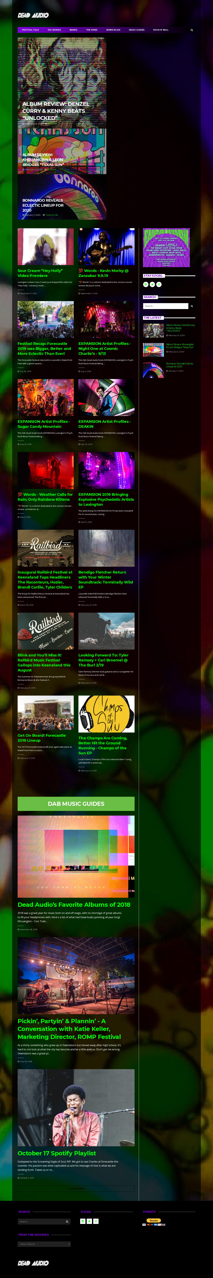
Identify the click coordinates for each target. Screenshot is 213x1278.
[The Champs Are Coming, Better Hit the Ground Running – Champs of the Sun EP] (106, 714)
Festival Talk (30, 30)
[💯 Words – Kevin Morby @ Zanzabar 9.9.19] (106, 246)
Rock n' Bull (161, 30)
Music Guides (137, 30)
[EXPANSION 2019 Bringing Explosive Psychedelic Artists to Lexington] (106, 470)
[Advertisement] (169, 408)
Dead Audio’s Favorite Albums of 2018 (74, 904)
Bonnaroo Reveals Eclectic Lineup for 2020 (62, 197)
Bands (73, 30)
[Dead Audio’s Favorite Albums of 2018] (76, 857)
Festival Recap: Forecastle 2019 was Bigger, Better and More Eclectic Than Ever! (44, 348)
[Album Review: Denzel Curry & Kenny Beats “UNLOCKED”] (153, 331)
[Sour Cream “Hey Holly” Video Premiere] (46, 246)
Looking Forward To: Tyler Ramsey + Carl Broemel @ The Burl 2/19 (103, 660)
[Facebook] (185, 4)
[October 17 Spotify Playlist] (76, 1107)
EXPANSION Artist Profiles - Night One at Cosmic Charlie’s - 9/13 (104, 348)
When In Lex (113, 30)
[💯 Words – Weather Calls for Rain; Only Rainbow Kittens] (46, 470)
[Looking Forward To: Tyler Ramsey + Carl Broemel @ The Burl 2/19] (106, 631)
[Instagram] (193, 4)
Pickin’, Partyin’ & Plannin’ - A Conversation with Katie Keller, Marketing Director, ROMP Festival (69, 1028)
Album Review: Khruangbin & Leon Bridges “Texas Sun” (62, 151)
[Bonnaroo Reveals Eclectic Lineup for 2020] (153, 370)
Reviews (52, 124)
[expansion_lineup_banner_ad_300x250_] (166, 247)
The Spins (91, 30)
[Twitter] (189, 4)
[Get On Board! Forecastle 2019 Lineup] (46, 713)
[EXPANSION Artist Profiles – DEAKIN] (106, 397)
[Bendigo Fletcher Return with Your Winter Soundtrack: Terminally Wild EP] (106, 548)
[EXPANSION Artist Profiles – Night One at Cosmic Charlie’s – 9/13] (106, 319)
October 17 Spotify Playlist (57, 1153)
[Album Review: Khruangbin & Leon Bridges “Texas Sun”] (153, 350)
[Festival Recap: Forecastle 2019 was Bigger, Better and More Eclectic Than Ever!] (46, 319)
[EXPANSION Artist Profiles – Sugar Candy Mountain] (46, 397)
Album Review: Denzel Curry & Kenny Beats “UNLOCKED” (62, 82)
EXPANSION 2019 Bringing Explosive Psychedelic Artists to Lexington (106, 499)
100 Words (54, 30)
